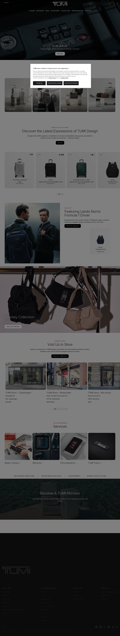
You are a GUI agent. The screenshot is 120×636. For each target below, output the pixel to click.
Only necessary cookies (54, 83)
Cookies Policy (64, 78)
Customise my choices (71, 83)
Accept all (39, 83)
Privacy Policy (52, 78)
